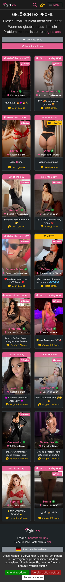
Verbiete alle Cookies (45, 572)
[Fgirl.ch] (9, 4)
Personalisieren (33, 577)
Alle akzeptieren (17, 572)
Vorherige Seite (33, 39)
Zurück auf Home (34, 46)
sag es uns (52, 32)
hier (48, 542)
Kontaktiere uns (38, 538)
